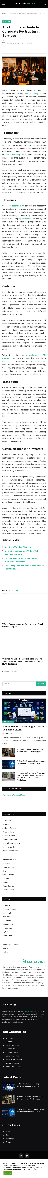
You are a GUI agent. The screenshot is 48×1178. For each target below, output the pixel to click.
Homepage (10, 1139)
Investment (6, 913)
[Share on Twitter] (13, 51)
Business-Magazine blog (31, 1011)
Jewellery (5, 917)
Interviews (6, 863)
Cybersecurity (7, 924)
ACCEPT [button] (8, 1173)
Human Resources (9, 860)
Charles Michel (14, 43)
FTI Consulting (13, 155)
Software (6, 905)
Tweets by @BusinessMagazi (14, 795)
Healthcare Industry (9, 851)
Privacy (8, 1142)
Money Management (10, 945)
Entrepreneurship (8, 847)
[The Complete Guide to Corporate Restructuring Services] (24, 71)
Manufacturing (8, 867)
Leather (5, 948)
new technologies (33, 93)
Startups (5, 879)
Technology (8, 722)
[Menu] (3, 3)
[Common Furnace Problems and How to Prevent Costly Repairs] (8, 752)
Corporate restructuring (13, 206)
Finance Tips (7, 936)
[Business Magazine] (25, 3)
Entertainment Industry (11, 843)
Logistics (5, 932)
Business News (8, 832)
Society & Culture (9, 828)
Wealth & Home (8, 890)
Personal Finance (9, 909)
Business (6, 21)
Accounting (6, 920)
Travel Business (8, 886)
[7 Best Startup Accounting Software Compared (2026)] (24, 711)
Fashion (5, 952)
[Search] (44, 3)
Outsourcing (7, 928)
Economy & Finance (9, 839)
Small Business (8, 875)
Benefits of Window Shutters (17, 547)
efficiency (27, 219)
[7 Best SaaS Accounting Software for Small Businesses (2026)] (24, 609)
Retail (4, 871)
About (8, 1132)
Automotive (6, 821)
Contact (9, 1135)
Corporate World (8, 836)
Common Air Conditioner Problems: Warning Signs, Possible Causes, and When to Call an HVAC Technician (22, 661)
